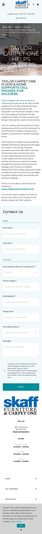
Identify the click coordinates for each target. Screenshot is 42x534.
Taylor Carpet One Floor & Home (17, 100)
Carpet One (6, 27)
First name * (8, 228)
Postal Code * (8, 311)
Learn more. (16, 521)
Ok (21, 526)
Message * (7, 341)
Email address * (9, 296)
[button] (29, 4)
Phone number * (9, 281)
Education (10, 499)
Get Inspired (11, 489)
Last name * (7, 243)
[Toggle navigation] (3, 4)
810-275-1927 (21, 18)
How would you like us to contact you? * (19, 266)
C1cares (27, 27)
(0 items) (38, 4)
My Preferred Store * (11, 327)
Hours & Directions (21, 432)
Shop (7, 479)
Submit (21, 387)
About (17, 27)
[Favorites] (33, 4)
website (27, 200)
